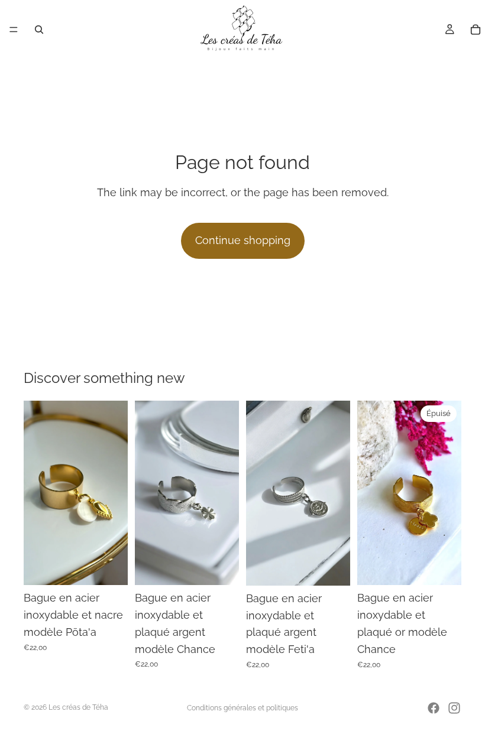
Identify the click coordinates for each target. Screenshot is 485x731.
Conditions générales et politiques (242, 708)
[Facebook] (433, 708)
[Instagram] (454, 708)
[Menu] (13, 29)
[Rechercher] (39, 30)
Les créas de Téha (78, 707)
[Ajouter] (109, 567)
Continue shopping (242, 240)
